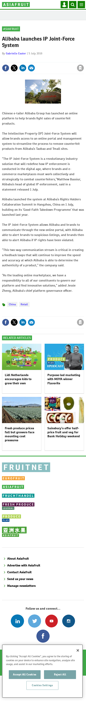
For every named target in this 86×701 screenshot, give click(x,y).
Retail (24, 304)
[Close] (77, 650)
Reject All (60, 674)
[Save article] (80, 68)
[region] (42, 671)
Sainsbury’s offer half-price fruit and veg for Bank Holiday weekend (63, 432)
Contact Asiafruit (19, 572)
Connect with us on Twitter (34, 620)
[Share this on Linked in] (22, 68)
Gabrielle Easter (16, 53)
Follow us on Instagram (68, 620)
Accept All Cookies (24, 674)
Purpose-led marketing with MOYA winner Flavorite (63, 379)
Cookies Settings (42, 685)
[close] (83, 59)
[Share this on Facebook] (5, 68)
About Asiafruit (18, 558)
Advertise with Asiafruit (23, 565)
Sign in (32, 59)
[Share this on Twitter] (14, 68)
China (12, 304)
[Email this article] (31, 68)
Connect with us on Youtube (51, 620)
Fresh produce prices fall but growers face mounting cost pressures (19, 434)
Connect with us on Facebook (42, 636)
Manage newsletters (21, 586)
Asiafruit (11, 29)
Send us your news (20, 579)
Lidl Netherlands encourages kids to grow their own (18, 379)
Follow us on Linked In (17, 620)
